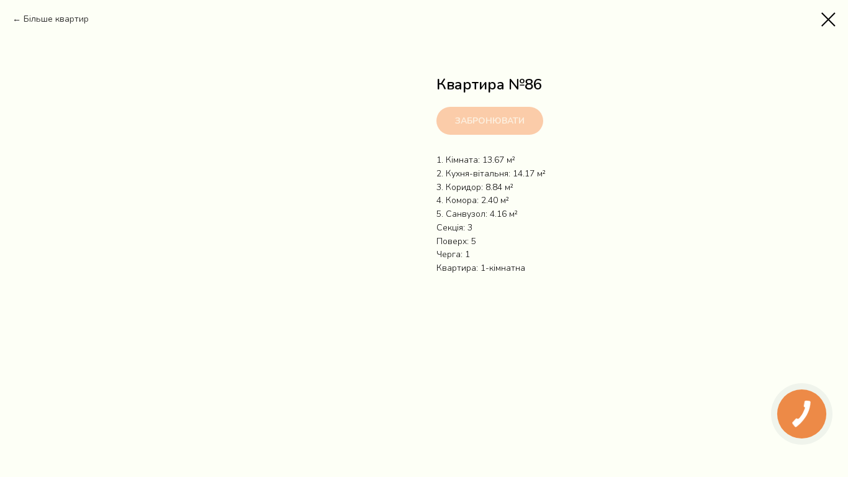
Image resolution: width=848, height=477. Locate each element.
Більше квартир (56, 19)
